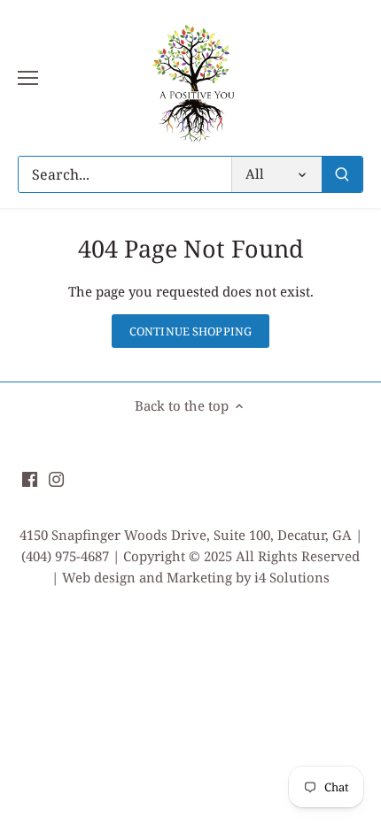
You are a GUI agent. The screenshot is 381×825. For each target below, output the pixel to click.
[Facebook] (29, 477)
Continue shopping (190, 331)
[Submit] (342, 174)
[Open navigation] (28, 78)
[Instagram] (56, 477)
